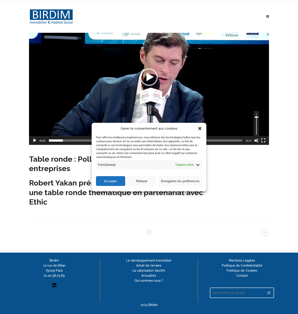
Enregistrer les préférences (180, 181)
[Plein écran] (263, 140)
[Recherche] (268, 292)
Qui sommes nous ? (149, 280)
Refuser (141, 181)
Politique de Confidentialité (242, 265)
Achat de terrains (148, 265)
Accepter (110, 181)
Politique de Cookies (242, 270)
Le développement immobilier (148, 260)
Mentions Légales (242, 260)
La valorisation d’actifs (148, 270)
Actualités (148, 275)
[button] (200, 128)
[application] (149, 77)
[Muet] (256, 140)
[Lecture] (35, 140)
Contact (242, 275)
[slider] (256, 123)
